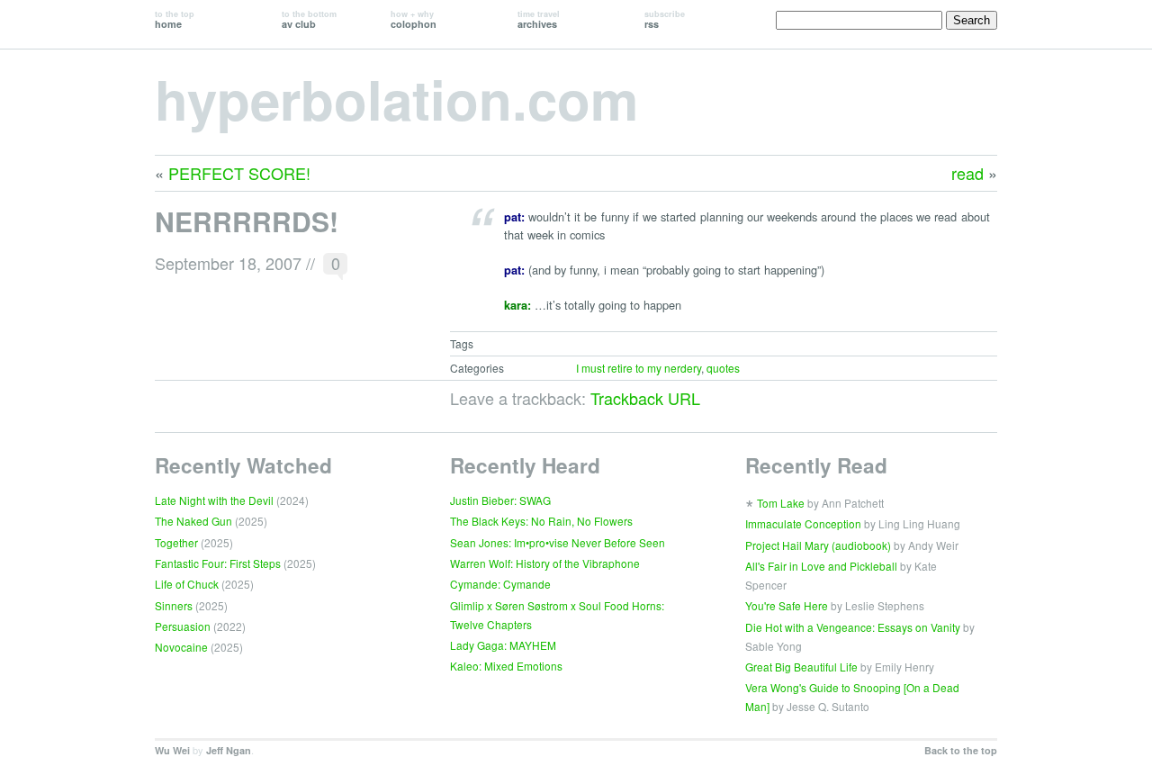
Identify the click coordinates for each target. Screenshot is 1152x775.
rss (664, 19)
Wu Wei (172, 750)
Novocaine (181, 646)
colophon (413, 19)
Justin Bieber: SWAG (500, 500)
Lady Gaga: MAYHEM (503, 645)
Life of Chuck (187, 583)
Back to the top (960, 750)
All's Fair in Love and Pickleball (821, 565)
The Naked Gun (193, 520)
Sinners (174, 605)
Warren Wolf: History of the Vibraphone (545, 563)
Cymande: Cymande (500, 583)
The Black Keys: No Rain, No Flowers (541, 520)
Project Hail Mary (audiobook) (818, 545)
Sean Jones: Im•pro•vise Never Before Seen (557, 542)
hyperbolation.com (396, 98)
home (174, 19)
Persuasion (183, 626)
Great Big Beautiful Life (801, 666)
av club (309, 19)
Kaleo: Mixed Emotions (506, 665)
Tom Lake (781, 502)
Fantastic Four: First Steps (218, 563)
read (967, 173)
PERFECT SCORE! (239, 173)
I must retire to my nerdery (638, 367)
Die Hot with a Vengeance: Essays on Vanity (852, 627)
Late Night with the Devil (214, 500)
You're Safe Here (786, 605)
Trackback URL (645, 398)
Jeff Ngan (228, 750)
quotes (723, 367)
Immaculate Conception (803, 523)
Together (176, 542)
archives (539, 19)
